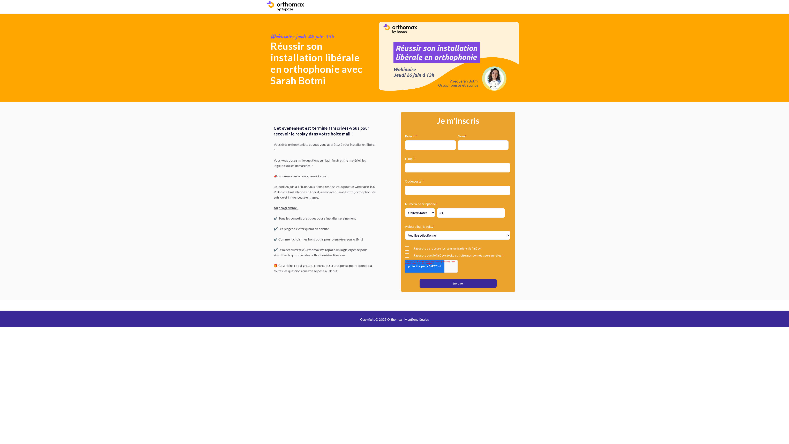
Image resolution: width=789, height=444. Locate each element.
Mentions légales (416, 319)
